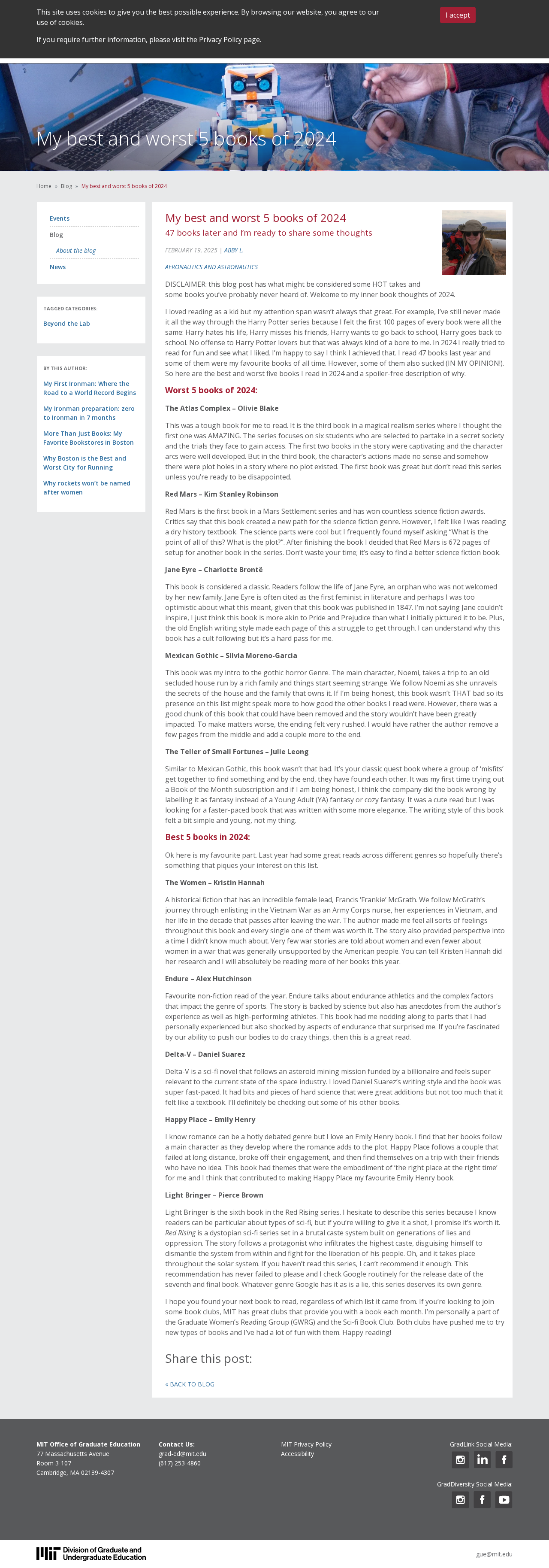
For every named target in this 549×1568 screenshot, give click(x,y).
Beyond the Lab (66, 323)
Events (59, 218)
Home (43, 186)
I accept (458, 15)
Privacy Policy (220, 39)
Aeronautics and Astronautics (211, 267)
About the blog (76, 250)
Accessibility (297, 1454)
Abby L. (234, 250)
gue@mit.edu (494, 1554)
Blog (66, 186)
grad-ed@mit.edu (182, 1454)
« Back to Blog (189, 1384)
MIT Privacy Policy (306, 1444)
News (58, 267)
